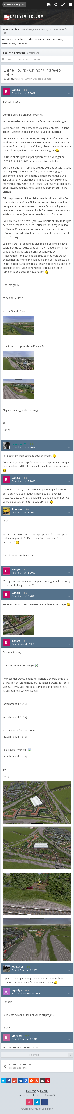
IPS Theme (31, 1090)
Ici (41, 114)
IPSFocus (44, 1090)
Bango (10, 78)
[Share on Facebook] (8, 1080)
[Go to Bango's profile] (6, 91)
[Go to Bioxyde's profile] (6, 1037)
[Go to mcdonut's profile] (6, 968)
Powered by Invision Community (37, 1108)
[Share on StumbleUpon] (36, 1080)
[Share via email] (42, 1080)
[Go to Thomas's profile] (6, 511)
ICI (18, 285)
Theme (36, 1095)
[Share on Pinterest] (47, 1080)
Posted (23, 93)
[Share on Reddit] (31, 1080)
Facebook (44, 1102)
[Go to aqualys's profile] (6, 991)
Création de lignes (42, 78)
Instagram (29, 1102)
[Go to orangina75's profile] (6, 445)
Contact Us (50, 1095)
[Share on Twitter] (3, 1080)
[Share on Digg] (20, 1080)
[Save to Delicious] (25, 1080)
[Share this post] (69, 93)
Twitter (37, 1102)
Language (23, 1095)
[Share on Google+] (14, 1080)
